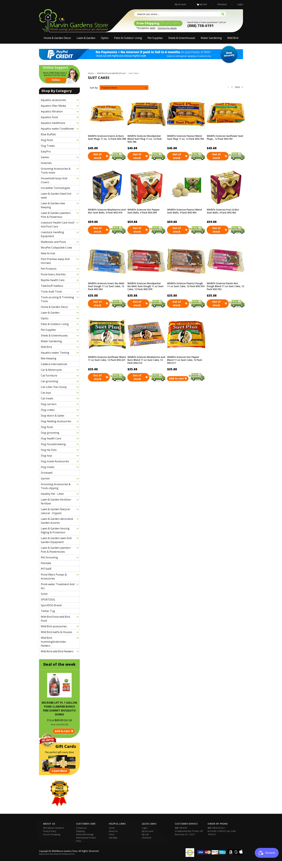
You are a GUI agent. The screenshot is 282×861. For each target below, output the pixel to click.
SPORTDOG (48, 599)
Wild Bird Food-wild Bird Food (55, 618)
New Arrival (48, 253)
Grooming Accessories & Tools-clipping (55, 486)
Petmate (46, 563)
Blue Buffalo (48, 134)
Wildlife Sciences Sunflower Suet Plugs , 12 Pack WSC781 (225, 137)
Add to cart (176, 378)
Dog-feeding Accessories (56, 421)
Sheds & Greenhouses (181, 38)
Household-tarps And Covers (54, 180)
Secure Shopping (51, 834)
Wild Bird (232, 38)
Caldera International (54, 364)
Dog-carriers (48, 404)
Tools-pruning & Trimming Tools (57, 299)
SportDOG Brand (51, 605)
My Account (180, 4)
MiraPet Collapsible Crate (56, 247)
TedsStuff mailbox (52, 286)
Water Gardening (211, 38)
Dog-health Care (51, 438)
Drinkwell (46, 473)
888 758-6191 (181, 827)
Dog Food (47, 140)
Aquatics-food (49, 117)
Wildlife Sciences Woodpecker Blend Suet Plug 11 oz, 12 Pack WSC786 (144, 138)
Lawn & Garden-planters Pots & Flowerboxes (56, 549)
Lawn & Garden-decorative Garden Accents (57, 521)
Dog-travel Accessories (55, 461)
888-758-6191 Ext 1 (216, 827)
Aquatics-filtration (52, 111)
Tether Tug (48, 611)
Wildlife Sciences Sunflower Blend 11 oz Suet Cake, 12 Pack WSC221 (107, 358)
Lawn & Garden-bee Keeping (53, 205)
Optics (105, 38)
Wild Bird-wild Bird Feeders (57, 651)
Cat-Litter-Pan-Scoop (54, 387)
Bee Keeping (48, 358)
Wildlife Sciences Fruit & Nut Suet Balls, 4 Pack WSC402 (223, 211)
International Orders (86, 837)
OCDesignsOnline (68, 854)
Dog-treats (47, 467)
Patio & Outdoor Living (128, 38)
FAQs (78, 840)
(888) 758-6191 (200, 25)
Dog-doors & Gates (52, 415)
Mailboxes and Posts (53, 242)
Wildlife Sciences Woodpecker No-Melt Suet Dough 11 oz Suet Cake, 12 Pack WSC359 (145, 286)
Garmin (45, 478)
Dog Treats (48, 146)
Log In (240, 4)
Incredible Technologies (55, 188)
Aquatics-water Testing (55, 352)
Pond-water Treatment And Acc (57, 586)
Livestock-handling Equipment (52, 234)
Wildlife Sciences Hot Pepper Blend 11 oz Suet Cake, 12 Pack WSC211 (184, 360)
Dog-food (47, 427)
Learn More (59, 770)
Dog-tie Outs (49, 450)
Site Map (113, 837)
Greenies (46, 163)
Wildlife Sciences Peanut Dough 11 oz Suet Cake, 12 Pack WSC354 (185, 285)
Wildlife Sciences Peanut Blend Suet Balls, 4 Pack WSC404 (184, 211)
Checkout (222, 4)
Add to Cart (62, 731)
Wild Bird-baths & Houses (56, 632)
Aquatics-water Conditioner (57, 128)
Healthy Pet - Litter (52, 494)
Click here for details (167, 28)
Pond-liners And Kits (53, 274)
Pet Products (48, 268)
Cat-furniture (49, 375)
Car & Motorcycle (51, 370)
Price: (51, 720)
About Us (113, 831)
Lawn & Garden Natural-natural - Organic (55, 511)
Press (111, 834)
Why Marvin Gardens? (53, 827)
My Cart (203, 4)
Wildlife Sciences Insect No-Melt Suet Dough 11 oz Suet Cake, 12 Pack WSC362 (106, 286)
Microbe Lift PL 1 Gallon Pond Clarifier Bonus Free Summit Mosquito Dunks (59, 708)
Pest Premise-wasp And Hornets (55, 261)
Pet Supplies (155, 38)
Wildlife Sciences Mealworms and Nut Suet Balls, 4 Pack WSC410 (107, 211)
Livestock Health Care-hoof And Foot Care (57, 224)
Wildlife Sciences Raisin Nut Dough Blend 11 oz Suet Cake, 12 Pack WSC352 (225, 286)
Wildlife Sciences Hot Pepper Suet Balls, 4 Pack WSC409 (143, 211)
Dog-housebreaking (53, 444)
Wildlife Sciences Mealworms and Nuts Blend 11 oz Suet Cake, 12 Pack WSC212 (146, 360)
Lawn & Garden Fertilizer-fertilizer (56, 501)
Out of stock (97, 156)
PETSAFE (46, 569)
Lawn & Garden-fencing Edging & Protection (55, 530)
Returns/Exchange (85, 834)
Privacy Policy (49, 831)
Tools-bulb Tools (51, 291)
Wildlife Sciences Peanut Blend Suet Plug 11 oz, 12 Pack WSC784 (185, 137)
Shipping (80, 831)
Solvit (44, 594)
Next (238, 86)
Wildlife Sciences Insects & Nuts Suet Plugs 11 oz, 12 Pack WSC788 (107, 137)
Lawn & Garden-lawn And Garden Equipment (56, 540)
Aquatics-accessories (53, 100)
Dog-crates (48, 410)
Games (45, 157)
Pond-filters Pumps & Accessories (54, 576)
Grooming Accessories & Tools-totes (55, 170)
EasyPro (46, 151)
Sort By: (94, 87)
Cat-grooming (49, 381)
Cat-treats (47, 398)
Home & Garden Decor (57, 38)
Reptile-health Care (52, 280)
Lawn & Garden (86, 38)
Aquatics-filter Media (53, 106)
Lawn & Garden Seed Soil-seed (56, 195)
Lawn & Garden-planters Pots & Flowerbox (56, 215)
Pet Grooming (49, 557)
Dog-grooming (50, 433)
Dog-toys (46, 455)
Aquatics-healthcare (53, 123)
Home (112, 827)
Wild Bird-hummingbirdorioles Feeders (53, 641)
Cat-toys (46, 392)
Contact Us (81, 827)
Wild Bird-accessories (54, 626)
